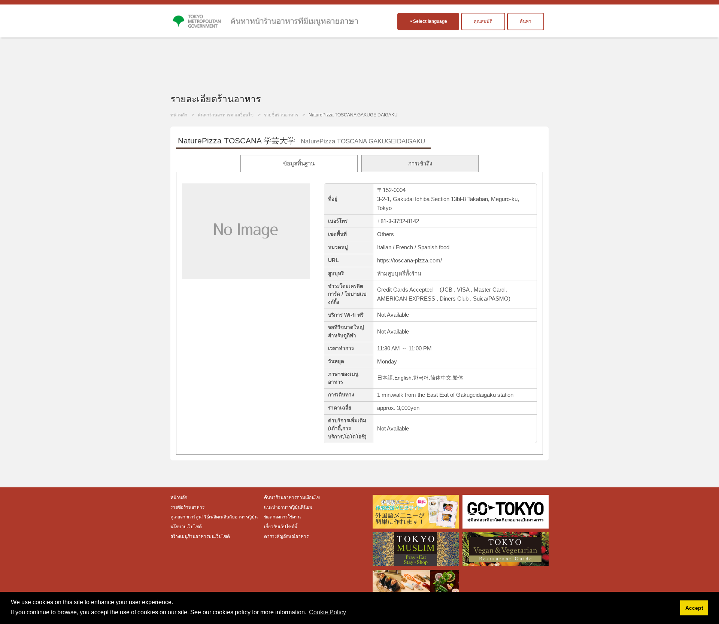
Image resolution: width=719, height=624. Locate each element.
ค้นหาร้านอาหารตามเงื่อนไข (226, 115)
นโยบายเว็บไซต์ (186, 526)
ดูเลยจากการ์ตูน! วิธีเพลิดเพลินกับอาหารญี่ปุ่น (214, 517)
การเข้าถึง (420, 163)
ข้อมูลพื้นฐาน (299, 163)
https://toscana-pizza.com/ (409, 260)
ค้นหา (525, 21)
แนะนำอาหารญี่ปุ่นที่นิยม (288, 507)
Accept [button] (694, 608)
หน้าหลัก (178, 115)
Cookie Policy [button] (327, 612)
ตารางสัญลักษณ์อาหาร (286, 536)
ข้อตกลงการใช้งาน (282, 517)
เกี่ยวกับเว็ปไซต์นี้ (280, 526)
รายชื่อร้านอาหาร (281, 115)
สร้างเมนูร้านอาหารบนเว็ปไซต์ (200, 536)
